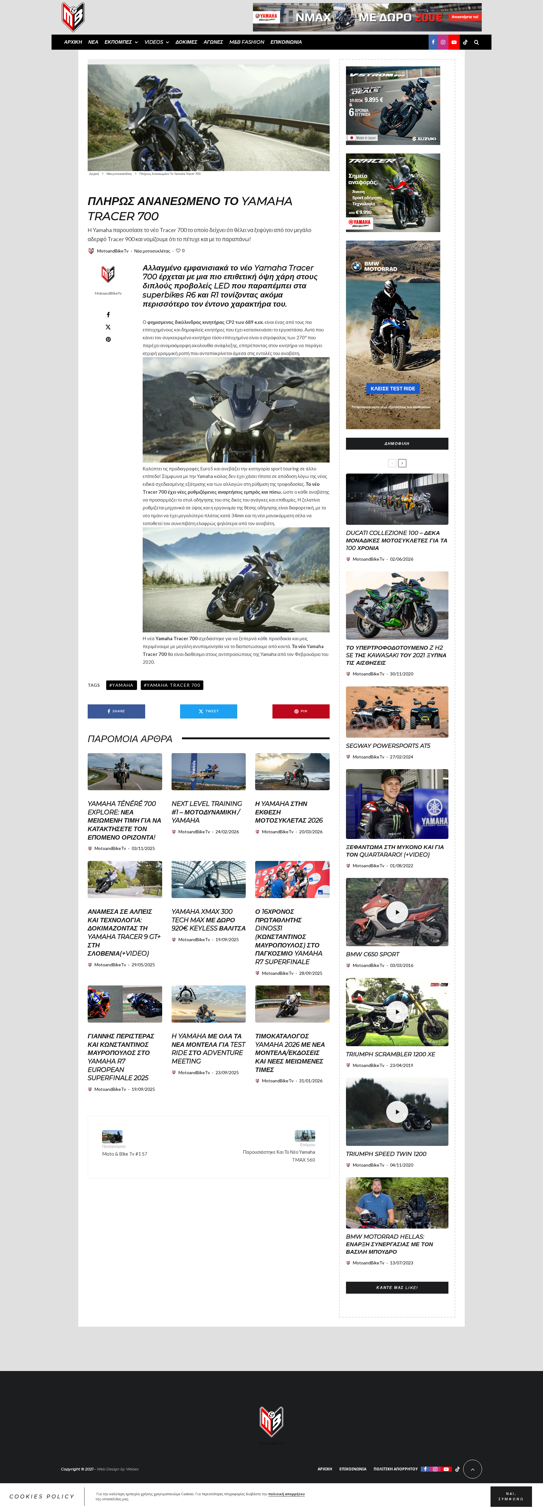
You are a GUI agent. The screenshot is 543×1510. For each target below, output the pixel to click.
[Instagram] (443, 42)
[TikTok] (465, 42)
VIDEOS (154, 42)
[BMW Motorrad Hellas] (397, 1203)
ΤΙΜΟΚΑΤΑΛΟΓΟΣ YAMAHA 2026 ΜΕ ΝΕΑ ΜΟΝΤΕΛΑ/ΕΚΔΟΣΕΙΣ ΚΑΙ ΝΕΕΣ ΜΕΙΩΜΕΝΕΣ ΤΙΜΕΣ (290, 1053)
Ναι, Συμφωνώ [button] (511, 1496)
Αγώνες (213, 42)
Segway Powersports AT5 (388, 745)
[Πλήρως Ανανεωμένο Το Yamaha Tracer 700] (209, 115)
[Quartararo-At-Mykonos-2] (397, 804)
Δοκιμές (186, 42)
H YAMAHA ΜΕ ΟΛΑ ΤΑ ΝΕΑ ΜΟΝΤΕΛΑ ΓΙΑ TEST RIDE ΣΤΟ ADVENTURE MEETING (208, 1048)
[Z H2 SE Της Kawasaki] (397, 605)
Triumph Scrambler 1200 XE (390, 1054)
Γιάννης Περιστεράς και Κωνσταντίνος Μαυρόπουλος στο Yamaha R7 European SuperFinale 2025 (121, 1057)
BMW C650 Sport (372, 954)
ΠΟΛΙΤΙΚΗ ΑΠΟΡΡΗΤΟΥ (396, 1469)
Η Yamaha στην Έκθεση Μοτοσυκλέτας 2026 (289, 812)
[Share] (108, 315)
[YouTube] (454, 42)
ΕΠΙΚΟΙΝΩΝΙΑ (286, 42)
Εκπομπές (118, 42)
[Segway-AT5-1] (397, 712)
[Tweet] (108, 327)
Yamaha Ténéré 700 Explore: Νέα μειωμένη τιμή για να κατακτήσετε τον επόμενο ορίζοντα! (124, 820)
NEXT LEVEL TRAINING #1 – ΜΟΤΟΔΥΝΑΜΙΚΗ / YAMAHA (207, 812)
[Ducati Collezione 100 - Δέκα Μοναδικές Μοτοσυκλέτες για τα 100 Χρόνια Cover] (397, 499)
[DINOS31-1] (292, 879)
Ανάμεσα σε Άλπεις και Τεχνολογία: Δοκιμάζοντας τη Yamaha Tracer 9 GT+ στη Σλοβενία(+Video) (124, 932)
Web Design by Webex (118, 1469)
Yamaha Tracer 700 (177, 638)
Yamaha (123, 685)
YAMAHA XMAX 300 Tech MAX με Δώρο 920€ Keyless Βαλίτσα (209, 920)
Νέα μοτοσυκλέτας (152, 250)
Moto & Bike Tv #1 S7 (124, 1150)
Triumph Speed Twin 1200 (386, 1154)
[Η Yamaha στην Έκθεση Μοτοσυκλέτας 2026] (292, 771)
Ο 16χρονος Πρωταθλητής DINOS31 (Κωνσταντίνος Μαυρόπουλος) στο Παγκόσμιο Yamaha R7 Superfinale (288, 937)
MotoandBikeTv (113, 250)
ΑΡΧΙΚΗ (73, 42)
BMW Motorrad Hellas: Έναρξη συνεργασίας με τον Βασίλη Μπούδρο (389, 1244)
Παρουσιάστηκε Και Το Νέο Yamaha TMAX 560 (279, 1152)
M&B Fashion (246, 42)
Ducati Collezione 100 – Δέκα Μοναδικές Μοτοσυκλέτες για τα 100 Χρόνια (396, 541)
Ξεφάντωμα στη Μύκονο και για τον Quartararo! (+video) (395, 851)
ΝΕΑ (93, 42)
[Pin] (108, 339)
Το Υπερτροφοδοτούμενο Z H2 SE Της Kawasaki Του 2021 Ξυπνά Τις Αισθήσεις (396, 655)
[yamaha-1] (209, 771)
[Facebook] (433, 42)
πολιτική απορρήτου (286, 1494)
